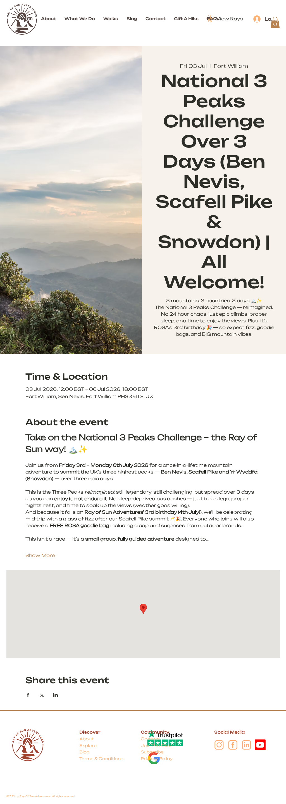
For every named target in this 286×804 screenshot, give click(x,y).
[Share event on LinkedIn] (55, 695)
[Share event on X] (41, 695)
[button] (275, 22)
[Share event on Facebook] (28, 695)
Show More (40, 555)
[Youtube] (260, 744)
